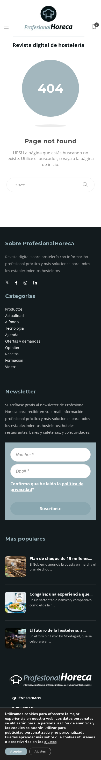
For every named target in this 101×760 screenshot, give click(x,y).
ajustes (50, 742)
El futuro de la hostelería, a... (58, 630)
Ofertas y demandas (22, 341)
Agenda (11, 334)
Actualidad (14, 315)
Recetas (12, 353)
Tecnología (14, 328)
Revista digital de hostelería (48, 45)
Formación (14, 360)
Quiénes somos (26, 698)
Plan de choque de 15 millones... (61, 558)
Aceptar (16, 751)
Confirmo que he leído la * (46, 486)
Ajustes (40, 751)
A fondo (12, 321)
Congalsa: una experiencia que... (61, 594)
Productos (14, 309)
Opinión (12, 347)
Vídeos (11, 366)
